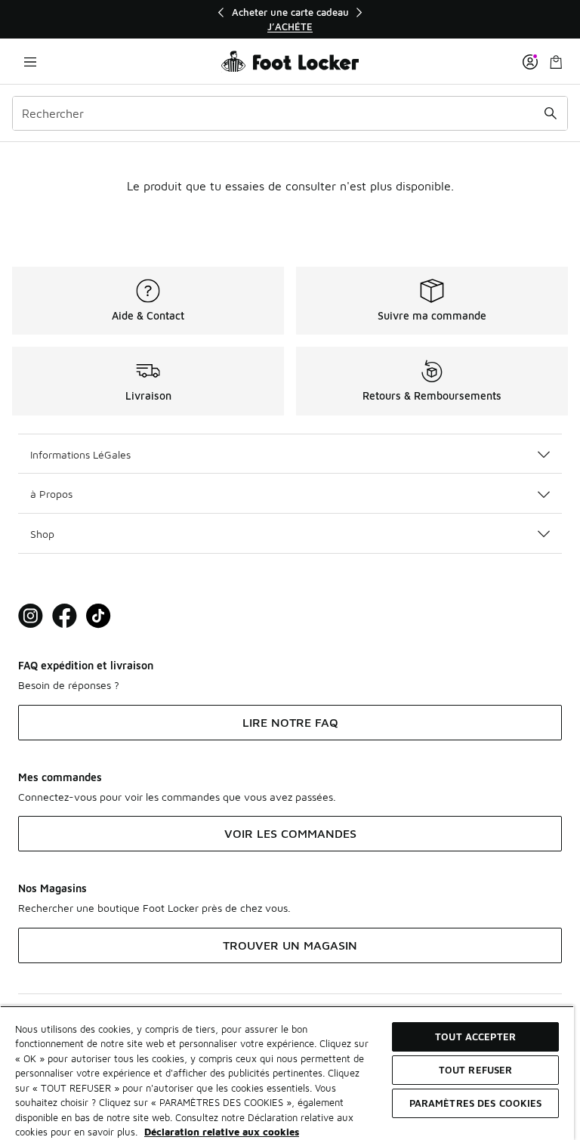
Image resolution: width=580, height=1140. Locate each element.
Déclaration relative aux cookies (221, 1132)
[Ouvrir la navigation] (30, 61)
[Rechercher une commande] (550, 113)
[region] (290, 19)
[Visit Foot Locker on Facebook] (64, 616)
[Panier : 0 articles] (556, 61)
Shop (42, 533)
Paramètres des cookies (475, 1103)
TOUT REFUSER (476, 1070)
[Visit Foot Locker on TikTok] (98, 616)
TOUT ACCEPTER (475, 1036)
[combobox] (290, 113)
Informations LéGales (80, 454)
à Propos (51, 493)
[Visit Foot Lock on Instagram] (30, 616)
